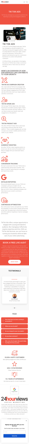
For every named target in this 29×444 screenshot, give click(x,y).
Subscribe (14, 436)
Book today (14, 261)
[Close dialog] (26, 421)
